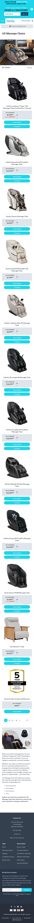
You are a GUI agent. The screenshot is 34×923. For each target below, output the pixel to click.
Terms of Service (16, 918)
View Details (17, 122)
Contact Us (17, 834)
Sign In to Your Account (17, 838)
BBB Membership (17, 920)
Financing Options (7, 850)
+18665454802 (21, 10)
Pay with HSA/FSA (22, 863)
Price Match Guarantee (24, 853)
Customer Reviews (22, 850)
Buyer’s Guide (21, 847)
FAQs (4, 847)
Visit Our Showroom (17, 822)
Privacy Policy (20, 894)
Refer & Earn (20, 860)
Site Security (27, 918)
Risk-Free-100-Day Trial (18, 26)
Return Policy (6, 860)
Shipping (4, 853)
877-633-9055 (26, 21)
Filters (7, 67)
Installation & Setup (8, 856)
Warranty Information (23, 856)
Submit (26, 890)
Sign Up (24, 14)
